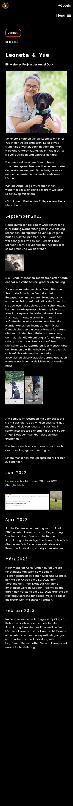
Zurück (13, 33)
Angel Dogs (25, 5)
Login (67, 5)
